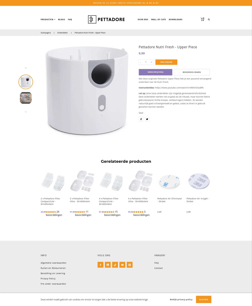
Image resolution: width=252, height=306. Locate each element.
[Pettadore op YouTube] (122, 265)
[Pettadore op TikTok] (115, 265)
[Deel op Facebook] (141, 119)
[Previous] (44, 90)
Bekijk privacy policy (181, 299)
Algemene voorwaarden (53, 262)
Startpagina (46, 32)
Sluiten (203, 299)
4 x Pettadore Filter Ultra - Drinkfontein (138, 200)
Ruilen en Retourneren (53, 268)
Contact (158, 268)
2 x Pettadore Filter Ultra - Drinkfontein (80, 200)
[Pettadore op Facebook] (100, 265)
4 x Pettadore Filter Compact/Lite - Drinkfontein (108, 201)
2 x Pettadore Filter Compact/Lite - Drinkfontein (50, 201)
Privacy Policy (48, 278)
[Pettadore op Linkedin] (130, 265)
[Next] (129, 90)
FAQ (156, 262)
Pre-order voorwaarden (53, 283)
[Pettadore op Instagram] (108, 265)
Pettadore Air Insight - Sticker (198, 200)
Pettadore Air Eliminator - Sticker (169, 200)
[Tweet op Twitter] (147, 119)
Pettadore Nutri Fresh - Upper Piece (90, 32)
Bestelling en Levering (53, 273)
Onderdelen (62, 32)
